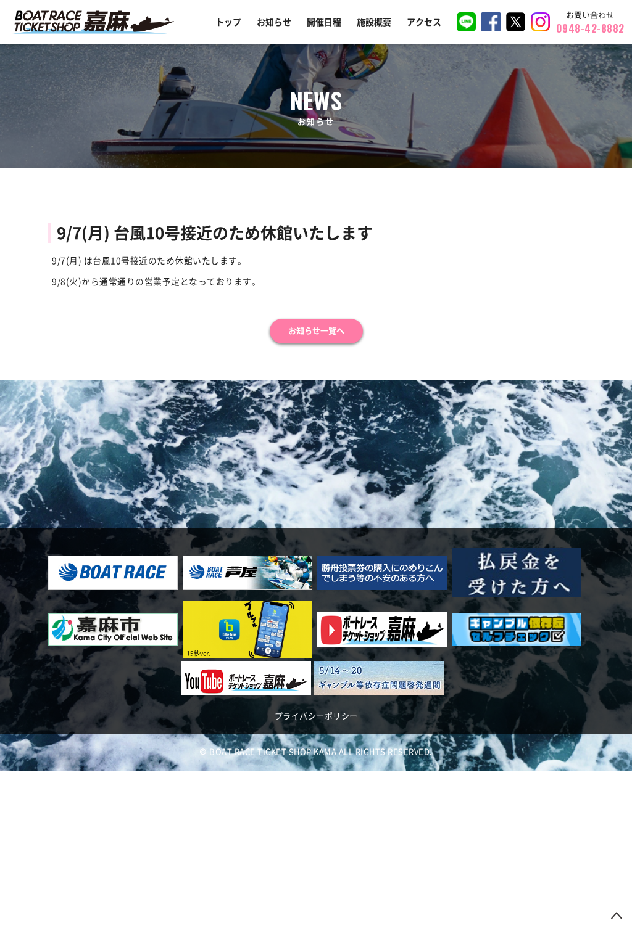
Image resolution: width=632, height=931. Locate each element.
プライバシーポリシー (316, 716)
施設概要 (374, 22)
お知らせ (274, 22)
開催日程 (324, 22)
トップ (228, 22)
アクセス (424, 22)
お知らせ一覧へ (316, 331)
